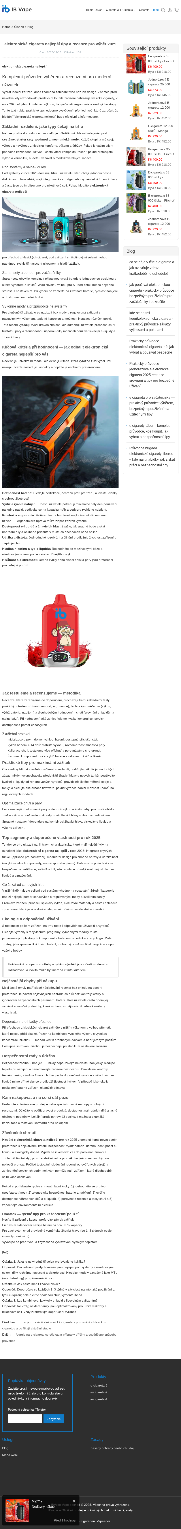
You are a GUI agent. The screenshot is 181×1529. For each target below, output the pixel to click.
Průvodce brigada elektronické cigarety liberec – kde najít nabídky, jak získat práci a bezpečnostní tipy (152, 456)
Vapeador (103, 1521)
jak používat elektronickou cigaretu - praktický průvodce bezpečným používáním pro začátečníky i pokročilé (151, 293)
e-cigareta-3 (98, 1385)
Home (89, 10)
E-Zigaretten (86, 1521)
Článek (19, 27)
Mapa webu (10, 1455)
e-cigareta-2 (98, 1392)
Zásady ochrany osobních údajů (112, 1448)
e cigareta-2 (127, 10)
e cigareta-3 (111, 10)
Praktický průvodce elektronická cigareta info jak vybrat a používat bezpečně (151, 346)
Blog (156, 10)
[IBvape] (17, 10)
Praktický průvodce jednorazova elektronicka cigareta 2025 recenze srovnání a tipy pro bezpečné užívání (151, 375)
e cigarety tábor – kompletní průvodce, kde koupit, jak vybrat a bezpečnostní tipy (150, 431)
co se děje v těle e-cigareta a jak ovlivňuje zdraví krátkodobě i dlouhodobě (151, 267)
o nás (98, 10)
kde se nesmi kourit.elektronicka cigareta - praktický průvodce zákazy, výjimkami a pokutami (151, 321)
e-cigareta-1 (98, 1399)
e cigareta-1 (144, 10)
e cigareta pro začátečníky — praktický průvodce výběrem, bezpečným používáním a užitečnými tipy (152, 406)
